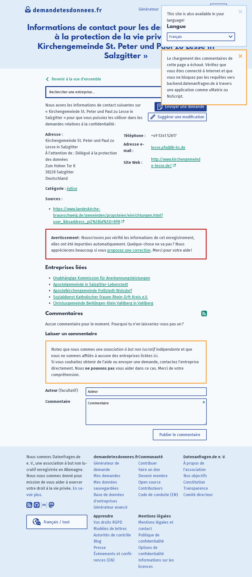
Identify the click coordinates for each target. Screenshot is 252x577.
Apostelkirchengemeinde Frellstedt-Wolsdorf (92, 290)
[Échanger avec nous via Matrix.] (44, 504)
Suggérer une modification (181, 117)
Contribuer (147, 463)
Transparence (195, 488)
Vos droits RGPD (108, 522)
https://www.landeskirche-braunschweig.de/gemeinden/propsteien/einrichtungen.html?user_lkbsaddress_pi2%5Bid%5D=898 (108, 215)
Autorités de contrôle (112, 535)
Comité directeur (198, 494)
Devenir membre (153, 475)
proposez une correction (129, 250)
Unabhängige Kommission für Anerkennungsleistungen (101, 278)
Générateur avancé (110, 507)
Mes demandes (107, 475)
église (72, 188)
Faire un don (149, 469)
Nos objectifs (195, 475)
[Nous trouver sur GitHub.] (37, 504)
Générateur (149, 9)
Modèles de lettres (110, 528)
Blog (97, 541)
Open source (149, 482)
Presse (100, 547)
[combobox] (125, 92)
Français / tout (57, 522)
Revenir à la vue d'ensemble (75, 79)
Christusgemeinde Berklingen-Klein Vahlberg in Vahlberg (103, 303)
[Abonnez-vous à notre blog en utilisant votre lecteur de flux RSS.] (29, 504)
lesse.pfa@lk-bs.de (168, 147)
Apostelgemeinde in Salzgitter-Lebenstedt (90, 284)
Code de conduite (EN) (158, 494)
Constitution (194, 482)
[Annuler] (240, 12)
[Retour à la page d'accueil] (63, 11)
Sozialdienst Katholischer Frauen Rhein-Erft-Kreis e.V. (100, 297)
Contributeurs (150, 488)
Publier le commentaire (179, 434)
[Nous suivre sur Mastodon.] (51, 504)
